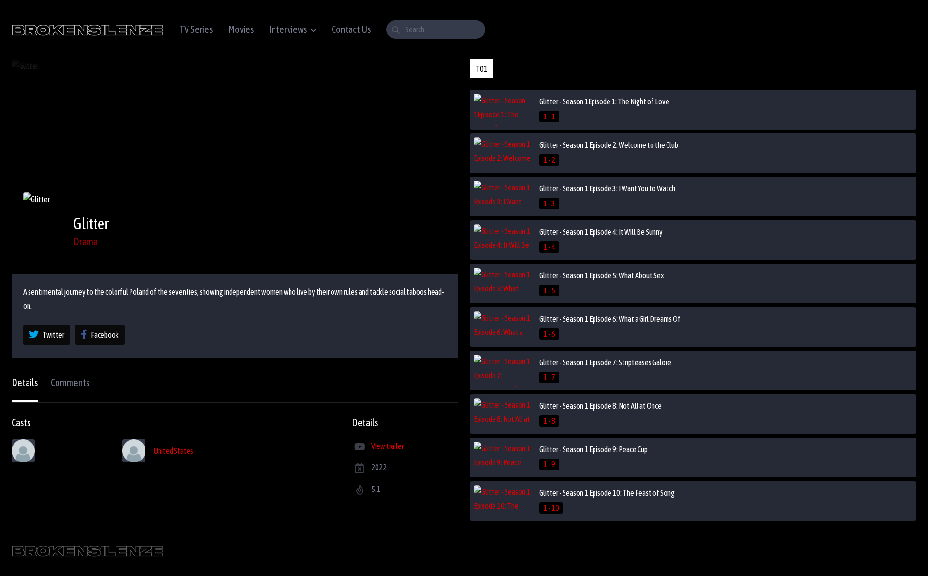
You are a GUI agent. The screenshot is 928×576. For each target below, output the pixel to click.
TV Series (196, 29)
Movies (241, 29)
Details (25, 382)
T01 (482, 68)
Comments (70, 382)
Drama (85, 241)
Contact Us (351, 29)
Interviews (288, 29)
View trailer (387, 446)
